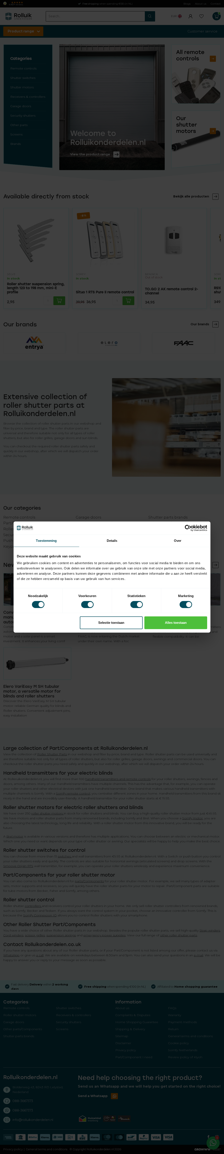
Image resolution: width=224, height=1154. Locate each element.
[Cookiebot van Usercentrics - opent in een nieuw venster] (188, 528)
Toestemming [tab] (46, 540)
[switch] (87, 604)
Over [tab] (177, 540)
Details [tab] (112, 540)
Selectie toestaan (111, 622)
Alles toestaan (176, 622)
